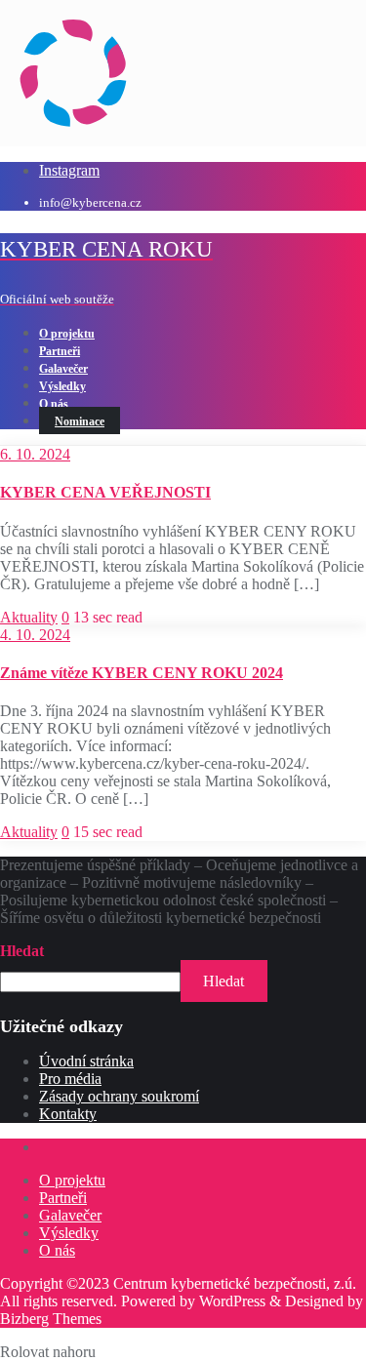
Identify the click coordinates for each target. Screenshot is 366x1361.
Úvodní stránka (86, 1061)
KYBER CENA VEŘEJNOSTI (105, 492)
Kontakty (68, 1113)
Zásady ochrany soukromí (119, 1096)
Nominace (79, 421)
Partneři (63, 1197)
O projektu (72, 1180)
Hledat (22, 950)
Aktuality (29, 617)
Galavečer (70, 1215)
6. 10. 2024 (35, 454)
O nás (57, 1250)
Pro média (70, 1078)
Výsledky (69, 1232)
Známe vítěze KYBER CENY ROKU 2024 (141, 672)
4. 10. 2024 (35, 634)
